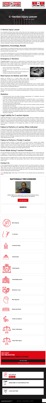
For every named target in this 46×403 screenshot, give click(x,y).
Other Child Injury (17, 329)
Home (13, 19)
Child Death (15, 257)
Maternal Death (16, 309)
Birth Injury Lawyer (19, 19)
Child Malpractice (17, 279)
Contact (2, 172)
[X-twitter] (14, 377)
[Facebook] (10, 377)
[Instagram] (12, 377)
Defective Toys (16, 290)
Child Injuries (15, 268)
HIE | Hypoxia (15, 299)
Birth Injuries (15, 223)
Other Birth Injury (17, 340)
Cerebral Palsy (16, 245)
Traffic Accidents (17, 319)
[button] (23, 10)
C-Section (15, 234)
